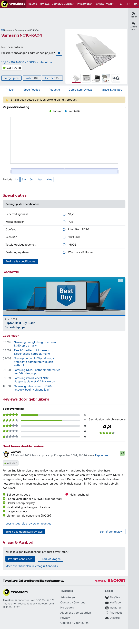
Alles (49, 179)
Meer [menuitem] (109, 3)
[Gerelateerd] (2, 30)
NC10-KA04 (33, 30)
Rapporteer (102, 455)
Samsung (19, 30)
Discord (115, 617)
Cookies (65, 622)
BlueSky (115, 597)
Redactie (54, 89)
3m (24, 179)
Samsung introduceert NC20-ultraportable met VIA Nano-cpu (34, 379)
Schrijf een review (111, 531)
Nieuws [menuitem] (32, 3)
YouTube (115, 602)
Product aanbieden (20, 559)
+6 (116, 78)
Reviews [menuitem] (44, 3)
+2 (122, 453)
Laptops (8, 30)
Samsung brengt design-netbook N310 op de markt (35, 343)
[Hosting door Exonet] (110, 581)
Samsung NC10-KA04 (21, 35)
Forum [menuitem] (99, 3)
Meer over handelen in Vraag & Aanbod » (31, 566)
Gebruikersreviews (80, 89)
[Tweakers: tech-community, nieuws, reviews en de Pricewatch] (13, 4)
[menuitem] (121, 4)
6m (31, 179)
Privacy (65, 617)
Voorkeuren (81, 622)
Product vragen (51, 559)
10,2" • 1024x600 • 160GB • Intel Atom (26, 62)
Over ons (79, 602)
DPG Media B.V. (45, 600)
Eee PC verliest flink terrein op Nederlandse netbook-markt (33, 352)
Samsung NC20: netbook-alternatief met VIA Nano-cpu (37, 371)
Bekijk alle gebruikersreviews (24, 531)
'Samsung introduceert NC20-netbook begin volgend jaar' (33, 387)
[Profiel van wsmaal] (6, 454)
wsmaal (16, 452)
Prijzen (10, 89)
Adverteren (67, 597)
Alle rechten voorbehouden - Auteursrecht (28, 603)
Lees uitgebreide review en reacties (28, 523)
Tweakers (8, 600)
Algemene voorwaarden (75, 612)
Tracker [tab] (133, 17)
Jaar (39, 179)
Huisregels (67, 607)
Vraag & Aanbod (111, 89)
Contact (65, 602)
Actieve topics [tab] (133, 28)
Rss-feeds (116, 612)
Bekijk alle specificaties (20, 261)
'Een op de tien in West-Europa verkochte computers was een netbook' (34, 362)
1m (16, 179)
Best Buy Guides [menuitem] (62, 3)
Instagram (116, 607)
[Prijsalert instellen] (59, 53)
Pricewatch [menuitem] (85, 3)
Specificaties (31, 89)
